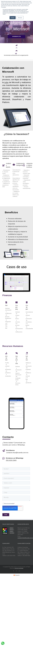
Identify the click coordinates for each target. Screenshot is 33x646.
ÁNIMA (11, 533)
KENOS (11, 535)
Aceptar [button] (12, 17)
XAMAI (11, 537)
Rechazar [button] (20, 17)
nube (6, 88)
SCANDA (12, 538)
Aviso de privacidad (19, 574)
